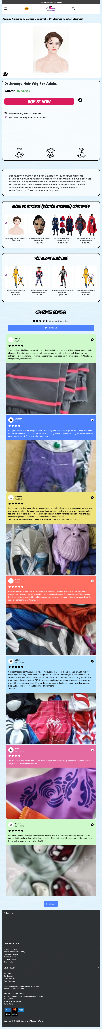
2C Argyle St (9, 999)
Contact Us (8, 976)
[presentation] (7, 224)
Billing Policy (9, 962)
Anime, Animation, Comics (18, 19)
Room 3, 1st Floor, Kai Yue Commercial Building (23, 996)
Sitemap (6, 1024)
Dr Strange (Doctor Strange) (66, 19)
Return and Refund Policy (14, 952)
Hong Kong (8, 1004)
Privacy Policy (10, 957)
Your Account (9, 981)
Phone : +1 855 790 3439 (14, 989)
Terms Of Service (11, 954)
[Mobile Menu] (13, 8)
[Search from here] (67, 8)
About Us (8, 973)
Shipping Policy (10, 949)
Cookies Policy (10, 959)
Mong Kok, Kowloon (12, 1001)
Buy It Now (39, 101)
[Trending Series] (34, 10)
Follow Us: (9, 913)
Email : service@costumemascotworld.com (21, 986)
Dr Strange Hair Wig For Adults (16, 238)
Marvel (41, 19)
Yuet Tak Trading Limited (14, 994)
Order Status (9, 978)
